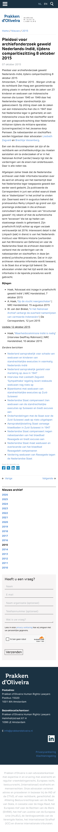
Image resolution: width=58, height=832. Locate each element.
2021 (5, 517)
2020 (5, 522)
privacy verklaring (24, 627)
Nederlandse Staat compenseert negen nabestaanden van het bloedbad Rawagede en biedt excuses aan (29, 435)
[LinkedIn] (13, 468)
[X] (8, 468)
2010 (5, 567)
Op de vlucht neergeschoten (34, 301)
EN (45, 3)
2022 (5, 513)
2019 (5, 526)
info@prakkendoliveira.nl (18, 730)
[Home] (19, 18)
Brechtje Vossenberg (27, 140)
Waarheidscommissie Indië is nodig (35, 333)
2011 (5, 563)
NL (40, 3)
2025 (5, 499)
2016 (5, 540)
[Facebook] (3, 468)
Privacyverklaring (46, 752)
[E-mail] (18, 468)
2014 (5, 549)
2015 (5, 544)
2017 (5, 535)
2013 (5, 554)
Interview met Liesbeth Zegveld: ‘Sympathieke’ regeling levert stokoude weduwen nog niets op (29, 380)
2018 (5, 531)
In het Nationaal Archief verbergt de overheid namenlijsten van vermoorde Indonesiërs (31, 312)
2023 (5, 508)
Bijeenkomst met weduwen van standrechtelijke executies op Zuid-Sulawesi (27, 392)
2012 (5, 558)
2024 (5, 503)
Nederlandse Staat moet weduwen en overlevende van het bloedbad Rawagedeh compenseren (29, 446)
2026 (5, 494)
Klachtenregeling (46, 755)
